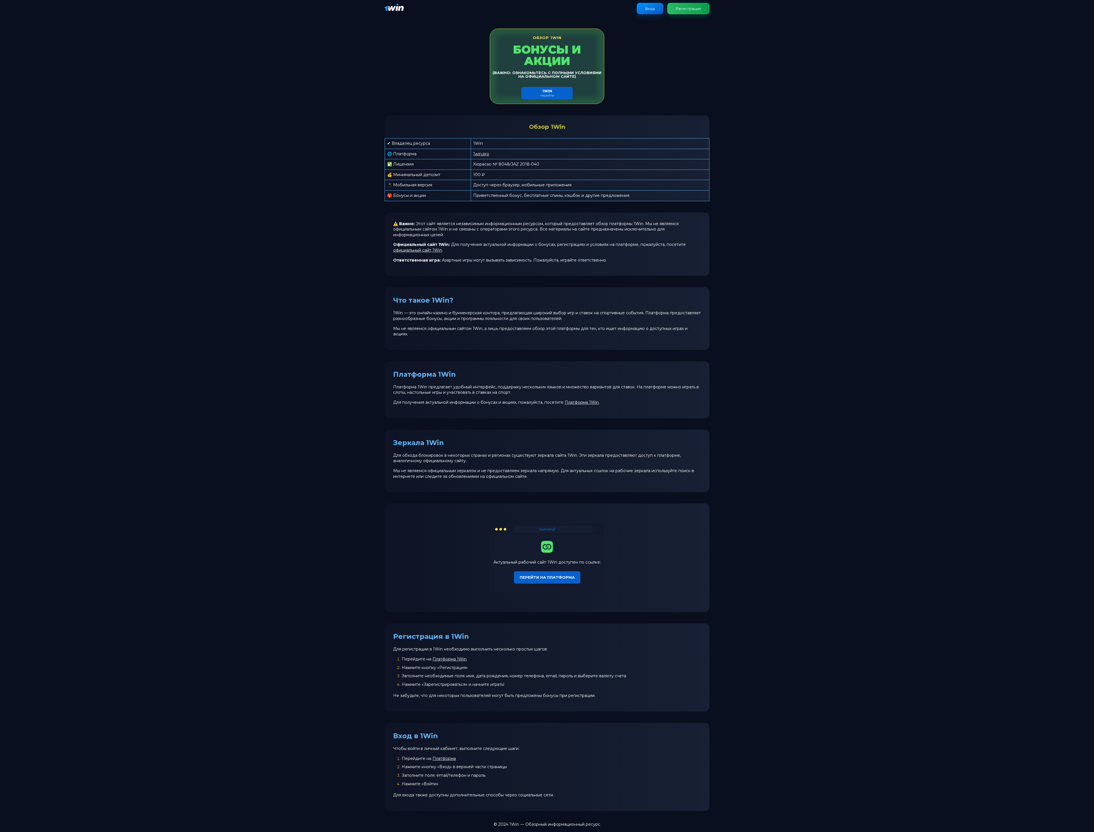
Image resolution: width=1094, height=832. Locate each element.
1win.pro (481, 153)
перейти (547, 93)
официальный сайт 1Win (417, 250)
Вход (650, 8)
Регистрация (688, 8)
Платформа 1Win (582, 402)
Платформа (444, 758)
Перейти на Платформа (547, 577)
